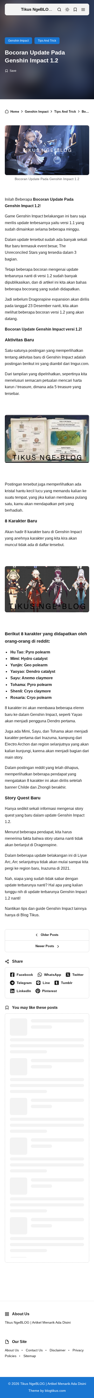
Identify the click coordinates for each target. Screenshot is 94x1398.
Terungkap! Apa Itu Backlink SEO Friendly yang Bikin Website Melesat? (54, 1330)
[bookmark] (75, 9)
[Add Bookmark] (10, 70)
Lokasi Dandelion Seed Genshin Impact (57, 1367)
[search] (59, 9)
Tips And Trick (47, 40)
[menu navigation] (83, 9)
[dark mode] (67, 9)
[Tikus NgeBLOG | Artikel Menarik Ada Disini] (13, 9)
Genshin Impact (18, 40)
